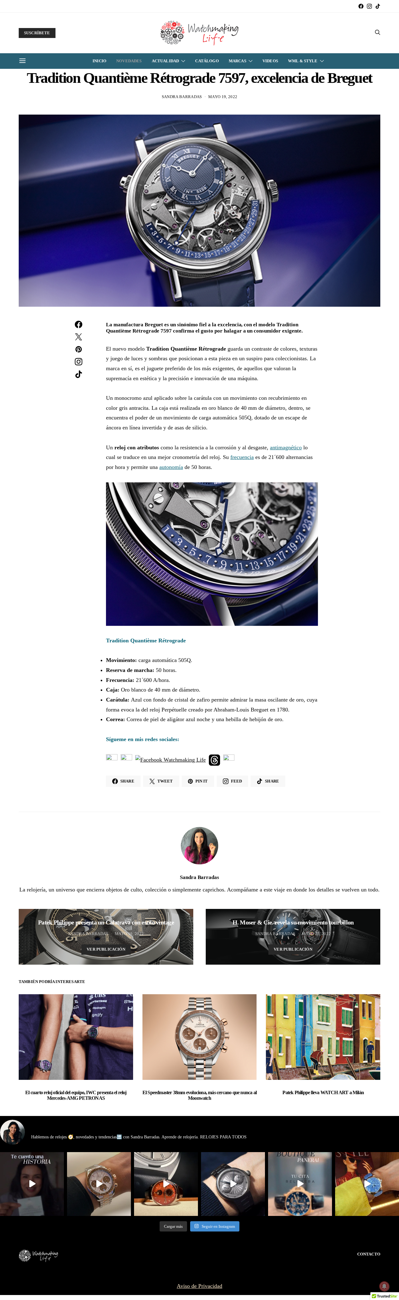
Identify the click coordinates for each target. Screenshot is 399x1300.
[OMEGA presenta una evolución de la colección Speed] (99, 1184)
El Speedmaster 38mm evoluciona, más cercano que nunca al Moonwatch (199, 1095)
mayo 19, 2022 (222, 96)
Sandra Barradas (182, 96)
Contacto (368, 1254)
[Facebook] (360, 6)
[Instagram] (369, 6)
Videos (270, 61)
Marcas (237, 61)
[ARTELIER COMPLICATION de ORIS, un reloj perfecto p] (166, 1184)
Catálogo (207, 61)
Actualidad (165, 61)
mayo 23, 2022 (316, 933)
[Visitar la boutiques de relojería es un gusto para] (300, 1184)
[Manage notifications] (384, 1286)
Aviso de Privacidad (199, 1286)
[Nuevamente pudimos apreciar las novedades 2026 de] (367, 1184)
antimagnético (286, 447)
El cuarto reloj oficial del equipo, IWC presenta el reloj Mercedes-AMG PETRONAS (75, 1095)
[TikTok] (377, 6)
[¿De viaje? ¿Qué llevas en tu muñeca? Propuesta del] (233, 1184)
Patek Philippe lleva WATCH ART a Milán (323, 1092)
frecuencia (242, 457)
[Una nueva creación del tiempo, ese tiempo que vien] (32, 1184)
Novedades (129, 61)
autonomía (171, 467)
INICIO (99, 61)
